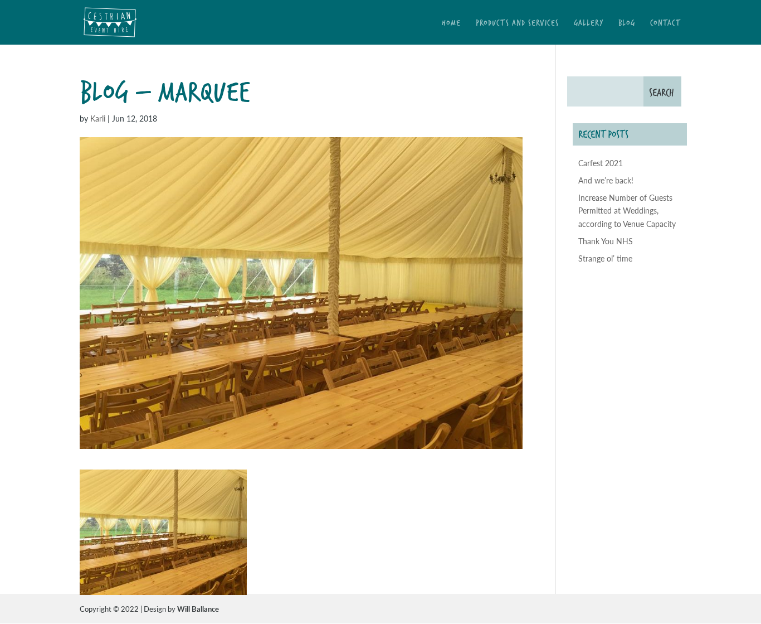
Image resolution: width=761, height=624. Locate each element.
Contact (665, 23)
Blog (626, 23)
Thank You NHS (605, 240)
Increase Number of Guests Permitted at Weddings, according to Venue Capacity (627, 211)
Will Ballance (198, 608)
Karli (97, 118)
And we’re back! (605, 180)
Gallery (588, 23)
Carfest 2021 (600, 162)
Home (451, 23)
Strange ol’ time (605, 258)
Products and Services (517, 23)
